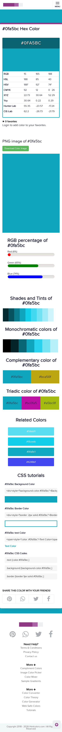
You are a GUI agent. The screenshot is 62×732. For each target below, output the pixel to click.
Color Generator (31, 701)
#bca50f (45, 377)
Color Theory (31, 697)
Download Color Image (15, 148)
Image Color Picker (31, 672)
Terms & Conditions (31, 647)
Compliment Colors (31, 668)
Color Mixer (31, 676)
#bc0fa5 (31, 403)
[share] (22, 599)
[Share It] (48, 599)
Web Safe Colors (31, 706)
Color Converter (31, 693)
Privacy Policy (31, 652)
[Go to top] (57, 724)
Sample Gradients (31, 681)
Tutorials (31, 710)
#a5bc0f (50, 403)
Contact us (31, 656)
